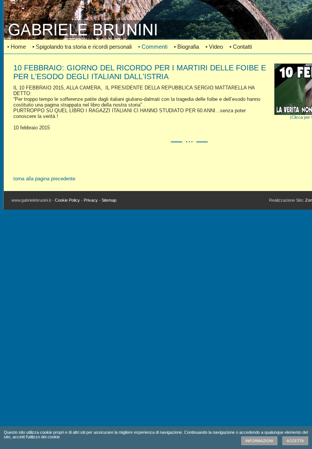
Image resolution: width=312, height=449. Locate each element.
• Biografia (186, 46)
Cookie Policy (67, 200)
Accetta (295, 441)
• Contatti (240, 46)
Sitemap (109, 200)
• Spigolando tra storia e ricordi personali (82, 46)
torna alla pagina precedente (44, 179)
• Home (16, 46)
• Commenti (152, 46)
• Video (214, 46)
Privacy (91, 200)
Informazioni (259, 441)
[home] (156, 36)
